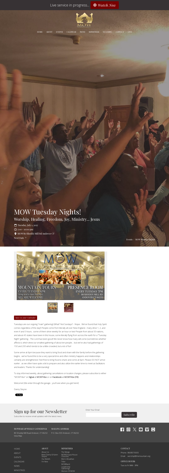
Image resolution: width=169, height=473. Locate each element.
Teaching (107, 32)
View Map (18, 436)
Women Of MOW (68, 471)
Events (59, 32)
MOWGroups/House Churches (69, 455)
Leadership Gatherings (65, 468)
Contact (120, 32)
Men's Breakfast (67, 459)
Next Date (19, 237)
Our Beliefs (46, 459)
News (82, 32)
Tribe (63, 461)
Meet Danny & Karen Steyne (50, 455)
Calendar (71, 32)
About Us (45, 452)
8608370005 (133, 452)
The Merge (65, 452)
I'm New (45, 461)
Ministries (94, 32)
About (49, 32)
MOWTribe (42, 377)
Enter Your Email (92, 410)
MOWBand (65, 464)
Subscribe (129, 414)
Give (130, 32)
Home (40, 32)
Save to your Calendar (25, 317)
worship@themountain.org (139, 456)
